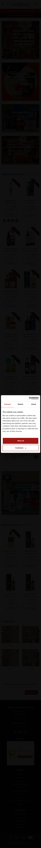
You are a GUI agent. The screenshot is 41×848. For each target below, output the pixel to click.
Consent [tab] (7, 404)
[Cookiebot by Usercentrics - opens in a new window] (29, 398)
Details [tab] (20, 404)
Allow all (20, 441)
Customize (19, 448)
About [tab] (33, 404)
